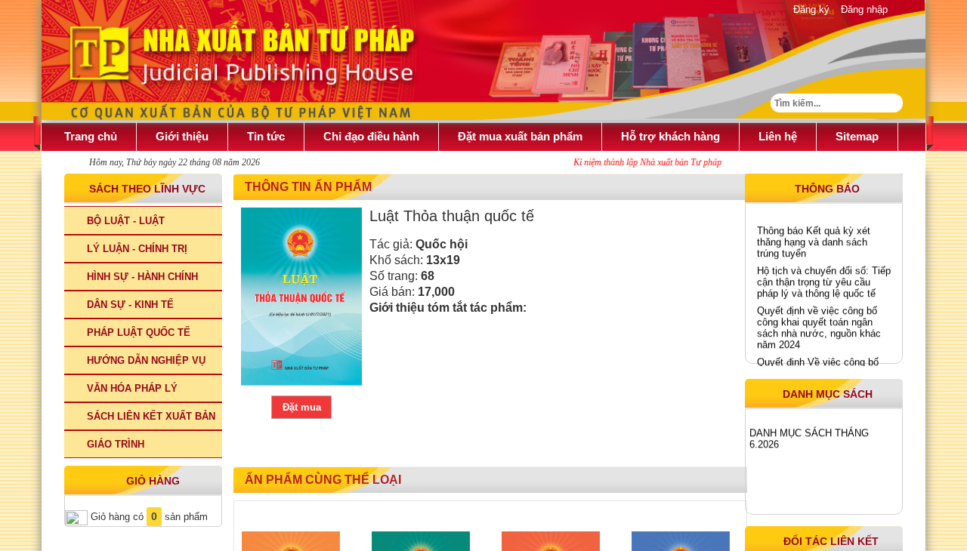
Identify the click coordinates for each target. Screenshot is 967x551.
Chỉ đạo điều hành (371, 136)
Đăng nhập (864, 9)
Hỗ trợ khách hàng (670, 136)
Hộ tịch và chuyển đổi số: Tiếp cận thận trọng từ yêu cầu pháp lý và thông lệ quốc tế (824, 280)
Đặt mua (302, 407)
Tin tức (266, 136)
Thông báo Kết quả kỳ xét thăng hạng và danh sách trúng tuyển (813, 240)
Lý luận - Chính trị (137, 248)
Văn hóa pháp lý (132, 388)
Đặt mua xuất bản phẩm (520, 136)
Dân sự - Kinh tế (130, 304)
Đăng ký (811, 9)
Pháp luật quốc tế (138, 332)
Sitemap (857, 136)
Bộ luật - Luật (126, 220)
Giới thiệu (182, 136)
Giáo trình (115, 444)
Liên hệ (777, 136)
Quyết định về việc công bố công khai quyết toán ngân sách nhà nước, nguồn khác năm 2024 (819, 325)
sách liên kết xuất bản (151, 416)
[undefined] (301, 296)
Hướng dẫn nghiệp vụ (146, 360)
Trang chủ (90, 136)
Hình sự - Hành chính (142, 276)
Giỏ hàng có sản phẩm (148, 516)
